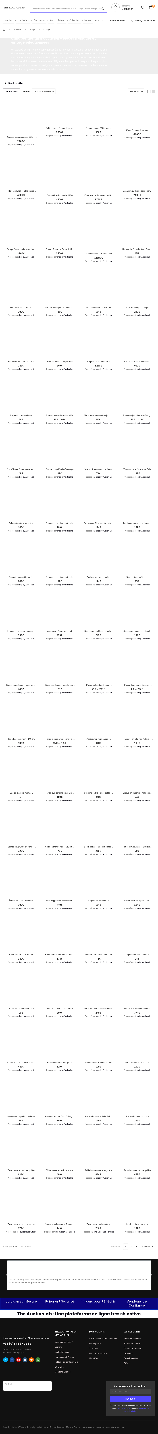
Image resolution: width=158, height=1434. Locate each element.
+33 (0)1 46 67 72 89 (145, 20)
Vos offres (93, 1358)
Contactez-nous (62, 1352)
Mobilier (8, 20)
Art (51, 20)
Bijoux (61, 20)
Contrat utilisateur (124, 1408)
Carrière (58, 1347)
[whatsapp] (37, 1359)
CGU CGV (59, 1367)
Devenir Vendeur (117, 20)
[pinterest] (31, 1359)
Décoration (39, 20)
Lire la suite (15, 83)
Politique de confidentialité (66, 1362)
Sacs (96, 20)
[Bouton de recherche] (102, 8)
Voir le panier (95, 1343)
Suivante (145, 1246)
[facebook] (12, 1359)
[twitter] (5, 1359)
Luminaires (23, 20)
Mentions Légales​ (63, 1372)
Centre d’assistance (132, 1348)
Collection (74, 20)
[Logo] (14, 7)
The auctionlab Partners (26, 1232)
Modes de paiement (132, 1338)
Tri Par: (26, 91)
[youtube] (25, 1359)
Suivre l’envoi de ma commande (103, 1338)
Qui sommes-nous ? (64, 1342)
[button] (79, 83)
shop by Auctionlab (26, 145)
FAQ (126, 1363)
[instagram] (18, 1359)
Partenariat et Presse (64, 1357)
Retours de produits (132, 1343)
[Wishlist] (143, 7)
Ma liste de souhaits (98, 1353)
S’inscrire (93, 1348)
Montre (87, 20)
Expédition (128, 1353)
